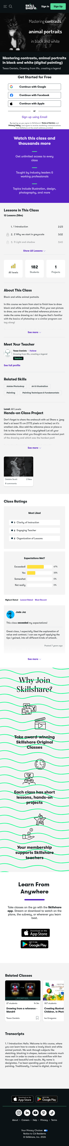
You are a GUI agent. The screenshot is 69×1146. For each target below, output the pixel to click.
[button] (5, 7)
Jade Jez (21, 612)
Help (35, 1120)
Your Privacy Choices (32, 1130)
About (15, 1120)
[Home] (31, 6)
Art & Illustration (40, 386)
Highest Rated (11, 600)
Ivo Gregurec (50, 1018)
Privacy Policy (15, 125)
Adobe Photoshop (15, 386)
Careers (25, 1120)
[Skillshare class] (22, 990)
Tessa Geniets (24, 351)
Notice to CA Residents (34, 1133)
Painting (11, 393)
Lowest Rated (26, 600)
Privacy (44, 1120)
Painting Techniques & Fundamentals (40, 393)
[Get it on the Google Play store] (34, 944)
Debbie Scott (11, 479)
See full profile (12, 365)
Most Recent (40, 600)
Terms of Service (48, 123)
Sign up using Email (34, 117)
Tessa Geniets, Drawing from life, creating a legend (32, 68)
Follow (33, 351)
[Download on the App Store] (34, 933)
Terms (54, 1120)
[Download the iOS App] (22, 1099)
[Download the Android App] (46, 1099)
